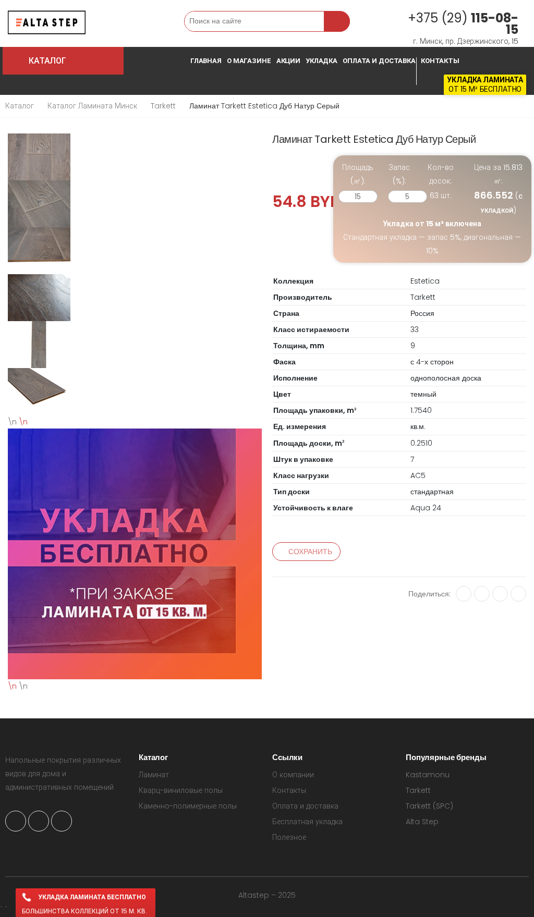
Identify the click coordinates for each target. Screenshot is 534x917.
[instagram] (15, 821)
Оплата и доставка (379, 61)
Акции (288, 61)
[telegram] (38, 821)
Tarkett (163, 106)
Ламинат (154, 774)
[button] (105, 23)
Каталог (19, 106)
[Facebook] (500, 594)
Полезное (289, 837)
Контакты (440, 61)
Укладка (321, 61)
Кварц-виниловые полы (181, 790)
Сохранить (310, 551)
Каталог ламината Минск (92, 106)
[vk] (463, 594)
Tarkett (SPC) (429, 806)
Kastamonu (428, 774)
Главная (206, 61)
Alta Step (422, 821)
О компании (293, 774)
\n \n (18, 554)
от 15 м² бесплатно (484, 89)
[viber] (61, 821)
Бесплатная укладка (307, 821)
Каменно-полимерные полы (188, 806)
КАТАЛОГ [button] (73, 61)
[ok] (482, 594)
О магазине (249, 61)
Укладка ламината (485, 80)
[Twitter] (518, 594)
